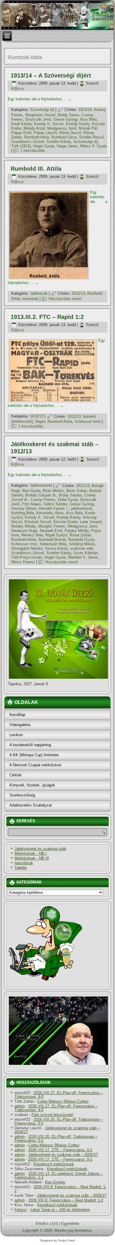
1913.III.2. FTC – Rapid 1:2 (47, 317)
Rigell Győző (56, 535)
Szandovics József (27, 141)
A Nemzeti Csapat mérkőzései (35, 765)
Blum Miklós (53, 490)
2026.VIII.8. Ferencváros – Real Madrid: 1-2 (60, 1189)
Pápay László (45, 132)
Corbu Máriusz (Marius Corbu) (62, 1101)
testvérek (30, 298)
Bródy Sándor (70, 495)
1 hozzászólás (32, 150)
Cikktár (15, 775)
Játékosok (38, 293)
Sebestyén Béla (53, 544)
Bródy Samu (68, 115)
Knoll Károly (21, 124)
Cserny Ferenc (42, 499)
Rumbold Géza (64, 137)
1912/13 (78, 293)
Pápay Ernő (21, 132)
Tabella (20, 867)
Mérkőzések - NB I (30, 853)
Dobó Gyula (68, 499)
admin (19, 1106)
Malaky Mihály (23, 526)
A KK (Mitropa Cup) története (34, 755)
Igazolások (23, 863)
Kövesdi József (37, 522)
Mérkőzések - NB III (31, 858)
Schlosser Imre (88, 421)
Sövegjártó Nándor (26, 548)
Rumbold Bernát (52, 539)
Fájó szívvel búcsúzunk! (52, 1114)
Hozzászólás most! (65, 298)
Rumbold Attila (36, 137)
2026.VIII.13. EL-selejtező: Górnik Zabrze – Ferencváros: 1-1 (58, 1175)
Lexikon (16, 735)
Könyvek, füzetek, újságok (32, 785)
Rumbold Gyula (81, 539)
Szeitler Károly (58, 141)
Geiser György (65, 119)
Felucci (20, 1209)
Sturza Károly (56, 548)
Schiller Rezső (91, 137)
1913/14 (85, 109)
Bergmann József (40, 115)
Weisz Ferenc (23, 562)
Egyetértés (70, 1223)
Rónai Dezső (70, 132)
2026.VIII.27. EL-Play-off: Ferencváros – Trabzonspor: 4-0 (58, 1095)
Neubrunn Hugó (24, 530)
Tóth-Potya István (26, 557)
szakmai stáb (81, 548)
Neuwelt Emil (51, 530)
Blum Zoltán (76, 490)
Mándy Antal (34, 128)
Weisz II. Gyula (93, 146)
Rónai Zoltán (80, 535)
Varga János (67, 146)
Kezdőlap (17, 714)
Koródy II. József (48, 124)
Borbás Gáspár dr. (40, 495)
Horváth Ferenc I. (54, 508)
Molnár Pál (88, 128)
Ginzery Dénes (24, 508)
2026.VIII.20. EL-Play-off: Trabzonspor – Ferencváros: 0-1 (58, 1121)
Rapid (40, 421)
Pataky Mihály (77, 530)
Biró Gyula (31, 490)
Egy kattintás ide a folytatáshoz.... (40, 99)
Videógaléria (19, 725)
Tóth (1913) (21, 146)
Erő (55, 1223)
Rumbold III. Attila (36, 168)
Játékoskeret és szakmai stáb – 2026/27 (57, 1130)
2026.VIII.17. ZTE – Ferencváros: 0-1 (60, 1150)
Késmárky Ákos (50, 513)
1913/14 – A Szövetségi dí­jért (51, 75)
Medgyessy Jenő (61, 128)
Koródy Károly (78, 124)
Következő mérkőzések (54, 1164)
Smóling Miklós (82, 544)
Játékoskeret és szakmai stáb (40, 848)
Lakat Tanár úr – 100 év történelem (60, 1209)
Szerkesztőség (22, 795)
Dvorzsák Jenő (38, 119)
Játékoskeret (41, 485)
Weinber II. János (83, 557)
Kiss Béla (88, 119)
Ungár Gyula (43, 146)
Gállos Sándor (55, 504)
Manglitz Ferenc (51, 526)
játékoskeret (81, 508)
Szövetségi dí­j (42, 109)
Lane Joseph (91, 522)
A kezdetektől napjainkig (30, 745)
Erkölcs (42, 1223)
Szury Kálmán (85, 553)
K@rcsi (17, 88)
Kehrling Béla (22, 513)
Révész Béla (32, 535)
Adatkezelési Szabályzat (30, 805)
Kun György (55, 1182)
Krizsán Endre (65, 522)
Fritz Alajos (31, 504)
